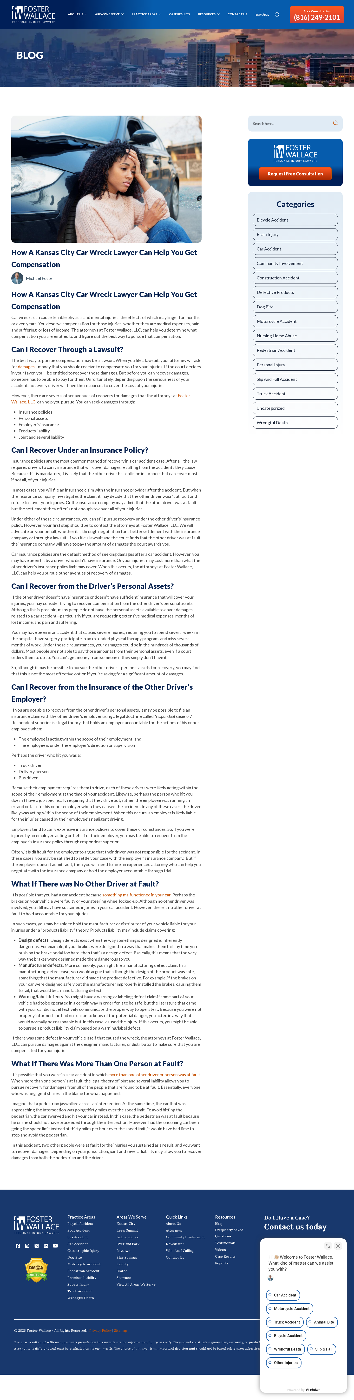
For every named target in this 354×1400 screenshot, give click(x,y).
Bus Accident (77, 1237)
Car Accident (269, 248)
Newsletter (175, 1244)
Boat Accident (78, 1230)
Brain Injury (268, 234)
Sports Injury (78, 1284)
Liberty (122, 1264)
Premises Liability (81, 1277)
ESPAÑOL (262, 14)
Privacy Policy (100, 1330)
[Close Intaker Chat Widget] (338, 1246)
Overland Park (128, 1244)
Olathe (122, 1271)
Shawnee (124, 1277)
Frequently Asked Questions (229, 1233)
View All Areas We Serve (136, 1284)
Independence (128, 1237)
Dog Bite (265, 306)
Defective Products (275, 292)
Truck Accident (271, 393)
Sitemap (120, 1330)
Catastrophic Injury (83, 1250)
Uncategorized (271, 408)
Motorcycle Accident (277, 321)
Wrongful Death (272, 422)
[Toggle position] (328, 1246)
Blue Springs (127, 1257)
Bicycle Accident (272, 219)
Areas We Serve (107, 14)
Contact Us (237, 14)
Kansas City (126, 1223)
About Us (75, 14)
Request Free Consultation (295, 173)
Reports (221, 1263)
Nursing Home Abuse (277, 335)
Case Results (179, 14)
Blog (219, 1223)
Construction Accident (278, 277)
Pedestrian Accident (276, 350)
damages (26, 366)
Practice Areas (144, 14)
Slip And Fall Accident (277, 379)
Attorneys (174, 1230)
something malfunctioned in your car (136, 894)
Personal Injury (271, 364)
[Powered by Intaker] (313, 1389)
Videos (220, 1250)
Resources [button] (207, 14)
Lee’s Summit (127, 1230)
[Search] (335, 123)
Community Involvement (280, 263)
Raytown (123, 1250)
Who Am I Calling (180, 1250)
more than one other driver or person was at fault (154, 1074)
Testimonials (225, 1243)
